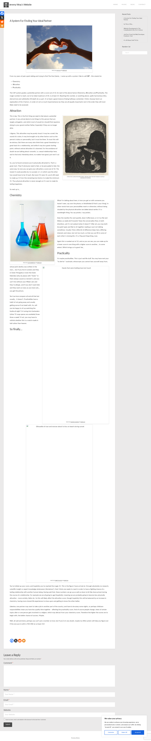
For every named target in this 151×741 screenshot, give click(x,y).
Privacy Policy (75, 737)
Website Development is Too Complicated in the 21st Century (133, 29)
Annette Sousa (58, 580)
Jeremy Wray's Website (20, 4)
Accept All (138, 732)
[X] (16, 640)
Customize (111, 732)
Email (7, 700)
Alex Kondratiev (31, 262)
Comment (8, 663)
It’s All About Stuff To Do (131, 40)
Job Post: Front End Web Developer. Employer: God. (134, 35)
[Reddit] (20, 640)
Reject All (124, 732)
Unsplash (64, 70)
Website (7, 710)
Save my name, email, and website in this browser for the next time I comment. (26, 719)
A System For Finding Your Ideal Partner (133, 19)
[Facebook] (12, 640)
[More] (24, 640)
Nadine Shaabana (75, 422)
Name (7, 690)
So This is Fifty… (128, 24)
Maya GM (58, 70)
